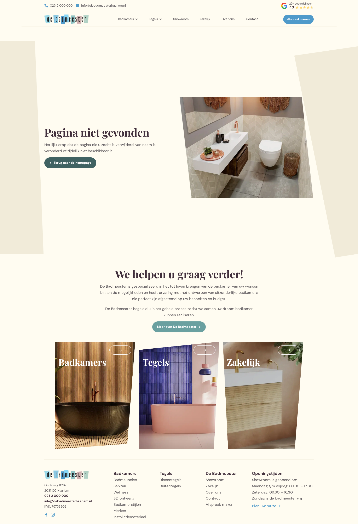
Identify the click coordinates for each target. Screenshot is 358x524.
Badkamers (126, 19)
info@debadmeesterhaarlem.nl (103, 6)
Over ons (228, 19)
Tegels (153, 19)
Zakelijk (205, 19)
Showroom (181, 19)
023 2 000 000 (61, 6)
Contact (252, 19)
